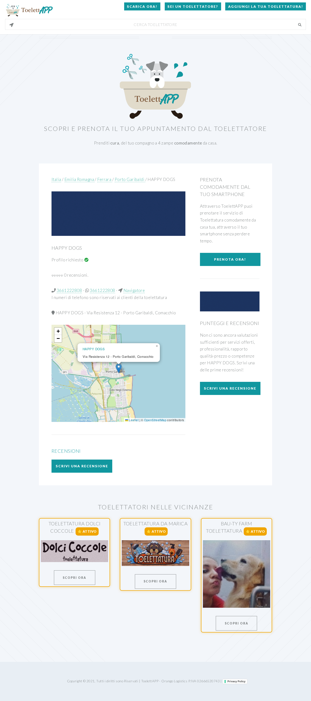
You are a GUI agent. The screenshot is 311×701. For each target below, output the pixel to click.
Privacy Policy (236, 681)
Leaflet (133, 420)
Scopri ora (74, 578)
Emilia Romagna (79, 179)
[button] (119, 368)
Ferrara (104, 179)
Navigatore (134, 290)
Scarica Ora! (142, 6)
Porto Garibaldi (130, 179)
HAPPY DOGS (161, 179)
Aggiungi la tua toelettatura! (265, 6)
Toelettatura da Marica (155, 523)
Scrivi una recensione (82, 466)
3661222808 (69, 290)
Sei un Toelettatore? (192, 6)
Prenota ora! (230, 259)
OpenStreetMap (155, 420)
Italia (56, 179)
